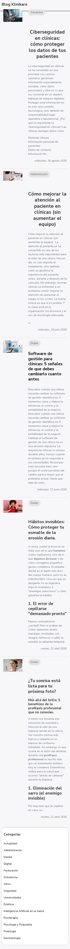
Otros (7, 884)
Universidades (12, 897)
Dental (8, 857)
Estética (9, 904)
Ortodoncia (11, 877)
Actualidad (10, 843)
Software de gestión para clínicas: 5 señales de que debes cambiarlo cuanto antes (45, 366)
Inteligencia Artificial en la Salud (24, 911)
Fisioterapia (11, 918)
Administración (13, 850)
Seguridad (10, 891)
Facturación (11, 870)
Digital (8, 864)
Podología (10, 931)
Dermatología (12, 938)
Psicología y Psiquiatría (18, 924)
